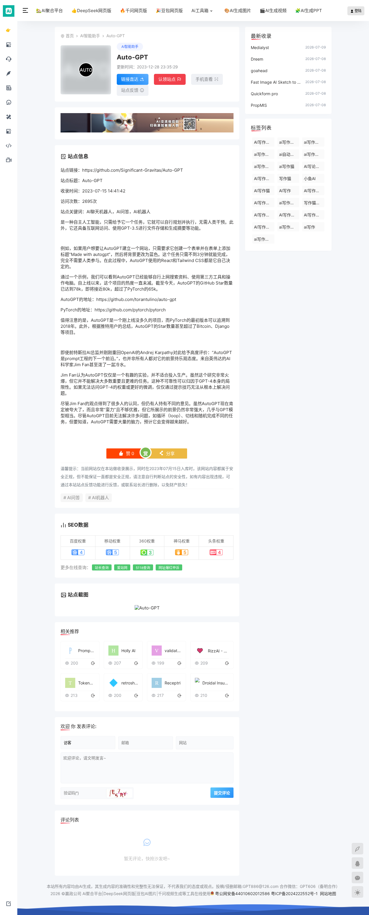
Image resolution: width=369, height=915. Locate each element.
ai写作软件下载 (289, 142)
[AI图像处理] (8, 131)
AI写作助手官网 (264, 214)
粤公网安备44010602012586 (242, 893)
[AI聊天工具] (8, 59)
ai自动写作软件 (289, 154)
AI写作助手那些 (314, 214)
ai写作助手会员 (289, 202)
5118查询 (143, 568)
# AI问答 (71, 497)
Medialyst (260, 47)
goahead (259, 70)
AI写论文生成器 (314, 166)
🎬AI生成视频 (273, 10)
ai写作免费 (263, 166)
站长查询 (102, 568)
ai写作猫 (286, 166)
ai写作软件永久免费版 (264, 154)
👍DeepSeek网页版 (91, 10)
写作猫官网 (314, 202)
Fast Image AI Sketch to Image (276, 82)
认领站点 (167, 79)
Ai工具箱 (199, 10)
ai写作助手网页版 (289, 226)
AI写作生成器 (264, 142)
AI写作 (285, 190)
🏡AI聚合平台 (49, 10)
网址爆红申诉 (169, 568)
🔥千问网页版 (133, 10)
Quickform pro (264, 93)
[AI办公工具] (8, 87)
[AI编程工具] (8, 145)
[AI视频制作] (8, 160)
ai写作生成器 (314, 154)
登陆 (358, 11)
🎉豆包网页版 (169, 10)
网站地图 (328, 893)
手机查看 (204, 79)
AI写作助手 (264, 178)
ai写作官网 (263, 239)
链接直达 (129, 79)
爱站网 (122, 568)
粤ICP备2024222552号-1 (295, 893)
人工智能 (90, 222)
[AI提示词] (8, 102)
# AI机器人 (98, 497)
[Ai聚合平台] (8, 10)
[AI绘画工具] (8, 44)
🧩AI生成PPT (308, 10)
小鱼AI (310, 178)
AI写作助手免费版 (289, 214)
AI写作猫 (262, 190)
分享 (167, 453)
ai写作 (309, 226)
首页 (70, 35)
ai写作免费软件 (314, 142)
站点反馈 (129, 90)
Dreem (257, 59)
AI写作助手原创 (264, 226)
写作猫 (285, 178)
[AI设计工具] (8, 116)
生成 (173, 228)
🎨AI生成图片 (237, 10)
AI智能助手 (90, 35)
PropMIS (259, 105)
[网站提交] (8, 903)
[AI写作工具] (8, 73)
